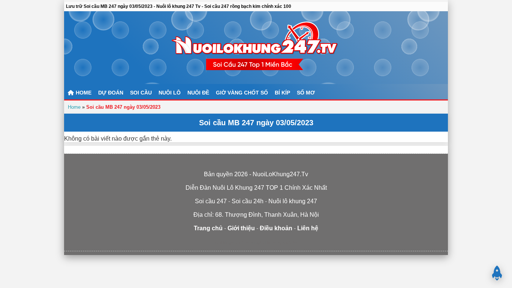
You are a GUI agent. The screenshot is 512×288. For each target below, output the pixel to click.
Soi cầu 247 (290, 242)
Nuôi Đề (198, 93)
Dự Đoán (110, 93)
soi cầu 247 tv (244, 242)
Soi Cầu (141, 93)
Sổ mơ (306, 93)
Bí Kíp (282, 93)
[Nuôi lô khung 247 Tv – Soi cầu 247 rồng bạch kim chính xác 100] (256, 48)
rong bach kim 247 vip (268, 242)
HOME (82, 93)
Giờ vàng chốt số (242, 93)
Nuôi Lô (170, 93)
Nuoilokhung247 (225, 242)
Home (74, 107)
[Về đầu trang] (497, 273)
